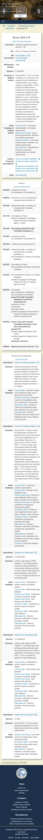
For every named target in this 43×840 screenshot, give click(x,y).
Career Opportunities (21, 790)
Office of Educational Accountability (21, 824)
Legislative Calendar (21, 802)
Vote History (20, 175)
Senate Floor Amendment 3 (25, 171)
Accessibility (34, 838)
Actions (15, 41)
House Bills (9, 28)
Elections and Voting (23, 133)
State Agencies (21, 147)
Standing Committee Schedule (21, 810)
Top (14, 187)
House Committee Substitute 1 (26, 159)
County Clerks (20, 125)
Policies (10, 838)
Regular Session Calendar (21, 805)
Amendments (24, 41)
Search (20, 16)
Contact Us (21, 788)
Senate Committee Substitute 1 (26, 161)
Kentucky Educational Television (21, 819)
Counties (18, 543)
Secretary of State (22, 140)
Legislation (11, 26)
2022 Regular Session (26, 26)
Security (17, 838)
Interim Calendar (21, 807)
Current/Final (20, 58)
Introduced (19, 60)
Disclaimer (25, 838)
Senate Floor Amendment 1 (25, 166)
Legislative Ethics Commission (21, 821)
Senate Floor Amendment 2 (25, 168)
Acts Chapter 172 (22, 55)
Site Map (22, 793)
